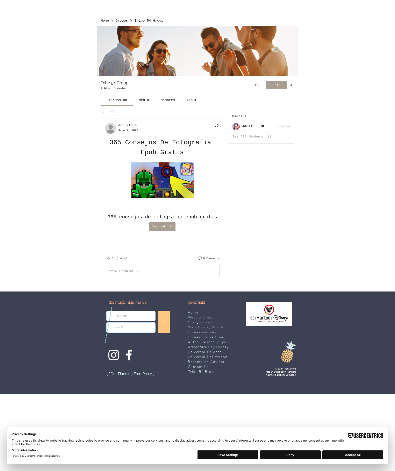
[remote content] (162, 180)
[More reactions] (123, 258)
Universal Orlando (205, 352)
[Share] (217, 125)
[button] (130, 374)
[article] (162, 201)
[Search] (256, 85)
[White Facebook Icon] (129, 355)
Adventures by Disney (208, 347)
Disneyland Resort (205, 332)
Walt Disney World (205, 327)
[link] (117, 100)
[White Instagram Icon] (114, 355)
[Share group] (291, 85)
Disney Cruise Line (205, 337)
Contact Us (198, 367)
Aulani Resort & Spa (207, 342)
